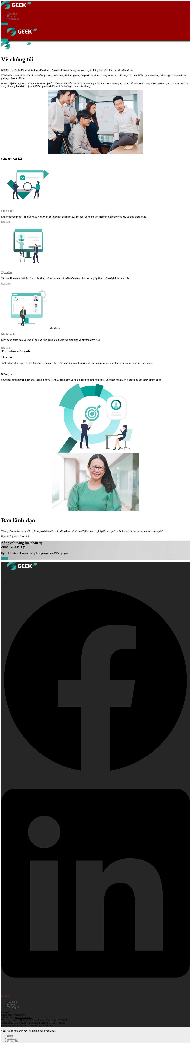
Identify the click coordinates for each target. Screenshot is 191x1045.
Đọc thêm (5, 222)
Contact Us (12, 1041)
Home (10, 1036)
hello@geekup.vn (16, 1014)
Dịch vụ (11, 16)
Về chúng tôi (13, 18)
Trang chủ (12, 13)
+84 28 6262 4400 (23, 1017)
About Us (11, 1038)
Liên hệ (4, 24)
